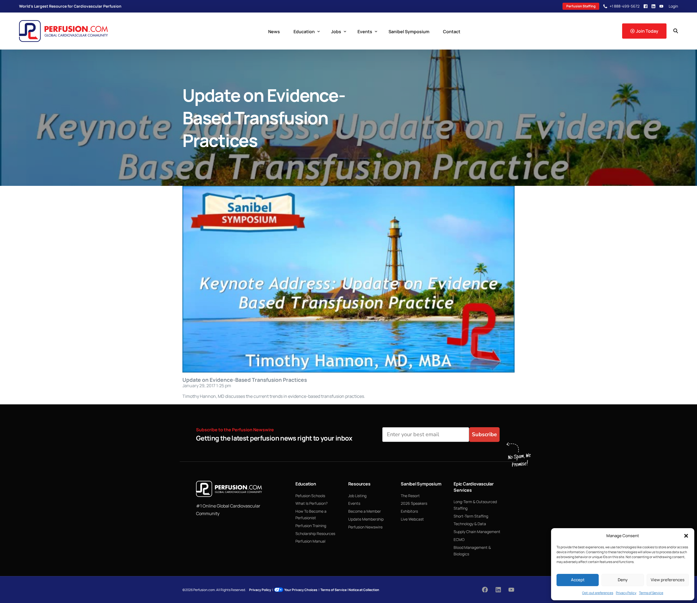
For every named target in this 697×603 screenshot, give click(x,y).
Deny (623, 580)
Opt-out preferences (597, 592)
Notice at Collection (363, 589)
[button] (686, 536)
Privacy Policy (626, 592)
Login (673, 6)
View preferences (667, 580)
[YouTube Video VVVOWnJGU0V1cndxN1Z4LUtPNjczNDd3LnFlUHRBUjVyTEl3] (348, 279)
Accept (578, 580)
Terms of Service (651, 592)
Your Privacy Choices (300, 589)
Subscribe (484, 434)
